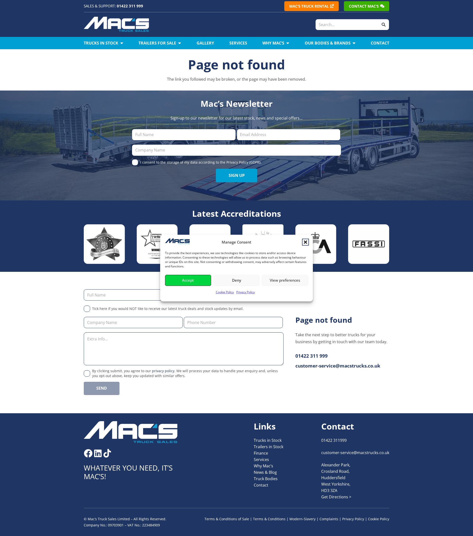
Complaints (329, 519)
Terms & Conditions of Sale (226, 519)
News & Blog (265, 472)
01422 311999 (334, 440)
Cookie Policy (225, 292)
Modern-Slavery (302, 519)
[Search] (383, 24)
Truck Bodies (266, 478)
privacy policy (163, 370)
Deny (236, 280)
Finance (261, 453)
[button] (305, 242)
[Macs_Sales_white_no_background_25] (116, 25)
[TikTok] (107, 453)
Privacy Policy (245, 292)
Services (261, 459)
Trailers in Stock (268, 446)
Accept (188, 280)
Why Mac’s (263, 466)
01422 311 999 (130, 5)
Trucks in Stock (268, 440)
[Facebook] (88, 453)
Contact (261, 485)
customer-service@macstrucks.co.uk (355, 452)
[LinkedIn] (98, 453)
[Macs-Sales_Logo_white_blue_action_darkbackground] (131, 432)
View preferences (285, 280)
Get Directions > (336, 497)
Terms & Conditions (269, 519)
